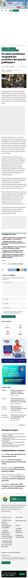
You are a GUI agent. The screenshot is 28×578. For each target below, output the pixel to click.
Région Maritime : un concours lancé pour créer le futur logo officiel (14, 247)
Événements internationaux (10, 50)
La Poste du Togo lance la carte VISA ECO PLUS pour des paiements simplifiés (13, 469)
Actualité (12, 48)
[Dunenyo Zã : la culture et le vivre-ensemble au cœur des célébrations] (5, 417)
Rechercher (22, 425)
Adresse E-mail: (6, 555)
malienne (14, 264)
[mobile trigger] (3, 11)
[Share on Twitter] (8, 66)
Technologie (18, 403)
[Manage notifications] (3, 575)
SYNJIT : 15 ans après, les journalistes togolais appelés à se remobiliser (14, 238)
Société (17, 395)
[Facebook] (8, 327)
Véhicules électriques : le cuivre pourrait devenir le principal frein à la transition (13, 243)
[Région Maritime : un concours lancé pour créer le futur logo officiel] (5, 409)
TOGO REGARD (9, 70)
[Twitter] (20, 327)
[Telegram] (20, 333)
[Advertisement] (14, 29)
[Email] (10, 66)
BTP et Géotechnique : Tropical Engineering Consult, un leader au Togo (14, 462)
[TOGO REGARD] (14, 10)
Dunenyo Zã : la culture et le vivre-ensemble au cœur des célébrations (13, 251)
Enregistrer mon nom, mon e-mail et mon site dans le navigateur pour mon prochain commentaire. (13, 312)
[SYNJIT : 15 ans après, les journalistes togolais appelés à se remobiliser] (5, 392)
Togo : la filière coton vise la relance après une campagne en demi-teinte (13, 478)
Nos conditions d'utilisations (8, 575)
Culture (17, 420)
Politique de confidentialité (10, 573)
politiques (20, 264)
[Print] (12, 66)
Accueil (3, 45)
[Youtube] (8, 333)
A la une (5, 48)
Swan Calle (4, 459)
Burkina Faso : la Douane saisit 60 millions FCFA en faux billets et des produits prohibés (13, 256)
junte (9, 264)
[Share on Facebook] (5, 66)
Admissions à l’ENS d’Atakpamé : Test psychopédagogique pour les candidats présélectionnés (13, 486)
